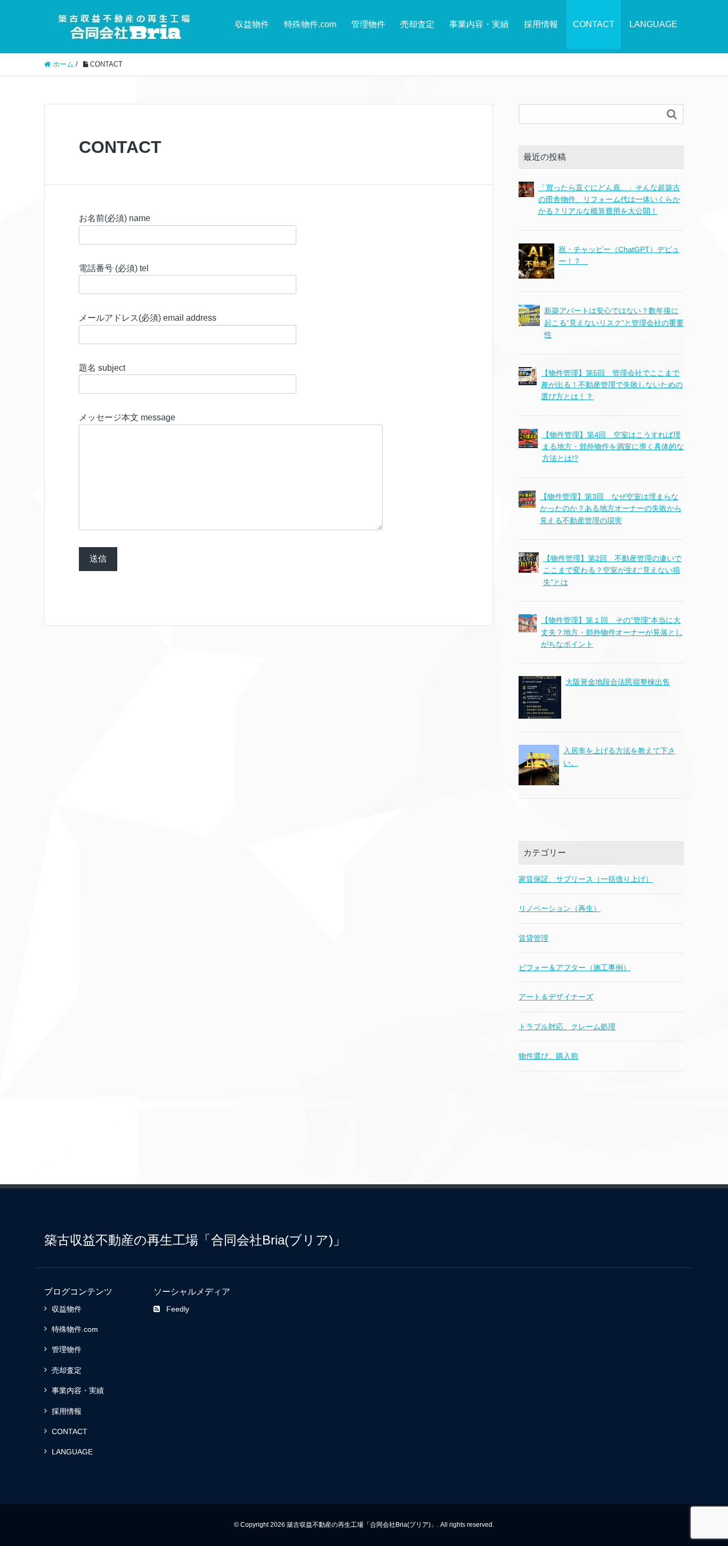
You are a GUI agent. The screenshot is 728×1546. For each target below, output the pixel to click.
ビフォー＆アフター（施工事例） (574, 967)
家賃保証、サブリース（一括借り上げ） (586, 879)
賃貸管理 (533, 938)
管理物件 (368, 24)
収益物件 (252, 24)
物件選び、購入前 (548, 1056)
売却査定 (417, 24)
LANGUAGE (653, 24)
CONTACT (593, 24)
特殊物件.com (310, 24)
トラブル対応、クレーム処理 (567, 1026)
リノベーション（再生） (560, 908)
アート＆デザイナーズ (556, 996)
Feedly (177, 1309)
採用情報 (541, 24)
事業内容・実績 (479, 24)
